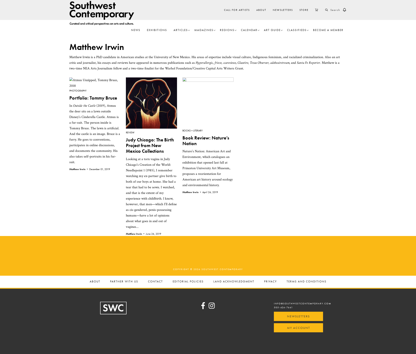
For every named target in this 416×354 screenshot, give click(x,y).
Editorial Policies (188, 281)
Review (130, 132)
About (95, 281)
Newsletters (298, 316)
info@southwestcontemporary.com (302, 303)
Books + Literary (192, 130)
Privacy (270, 281)
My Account (298, 328)
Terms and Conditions (307, 281)
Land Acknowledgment (233, 281)
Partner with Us (124, 281)
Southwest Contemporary (101, 12)
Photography (77, 90)
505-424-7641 (283, 307)
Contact (155, 281)
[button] (344, 10)
